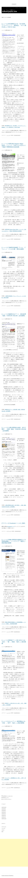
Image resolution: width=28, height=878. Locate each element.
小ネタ (3, 829)
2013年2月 (4, 815)
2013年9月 (4, 808)
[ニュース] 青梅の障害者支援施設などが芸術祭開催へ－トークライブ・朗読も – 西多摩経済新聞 (14, 541)
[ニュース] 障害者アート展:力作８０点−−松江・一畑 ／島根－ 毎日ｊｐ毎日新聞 (14, 641)
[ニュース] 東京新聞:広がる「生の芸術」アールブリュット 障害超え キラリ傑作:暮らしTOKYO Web (14, 25)
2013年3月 (4, 813)
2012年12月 (4, 818)
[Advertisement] (14, 853)
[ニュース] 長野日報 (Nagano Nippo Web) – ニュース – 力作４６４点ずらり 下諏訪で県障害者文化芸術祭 (14, 145)
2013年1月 (4, 816)
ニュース (8, 135)
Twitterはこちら (6, 797)
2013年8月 (4, 810)
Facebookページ (10, 526)
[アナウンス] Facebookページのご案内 (13, 523)
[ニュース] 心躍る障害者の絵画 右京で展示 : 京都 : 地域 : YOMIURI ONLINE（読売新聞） (14, 429)
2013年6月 (4, 812)
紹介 (2, 831)
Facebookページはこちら (8, 795)
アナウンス (9, 531)
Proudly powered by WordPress (7, 875)
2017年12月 (4, 807)
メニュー (14, 4)
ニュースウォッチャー (7, 799)
